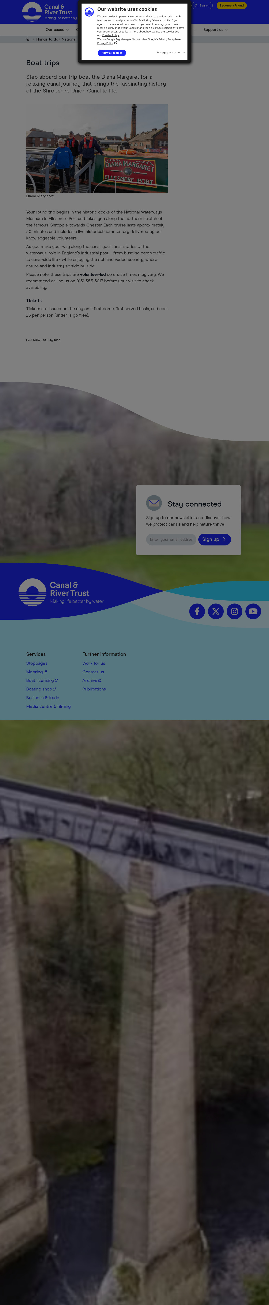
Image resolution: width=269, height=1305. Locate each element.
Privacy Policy (105, 43)
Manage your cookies (169, 52)
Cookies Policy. (110, 35)
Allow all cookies (112, 53)
